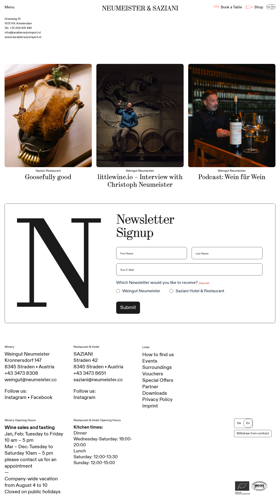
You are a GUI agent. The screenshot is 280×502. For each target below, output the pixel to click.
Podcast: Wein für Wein (232, 177)
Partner (150, 387)
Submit (128, 307)
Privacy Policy (157, 399)
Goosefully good (48, 177)
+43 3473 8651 (90, 373)
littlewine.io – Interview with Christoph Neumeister (140, 181)
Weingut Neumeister (141, 291)
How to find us (158, 354)
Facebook (41, 397)
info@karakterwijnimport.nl (23, 33)
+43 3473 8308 (21, 373)
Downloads (154, 393)
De (268, 6)
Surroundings (157, 367)
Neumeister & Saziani (140, 8)
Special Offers (157, 380)
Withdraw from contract (253, 433)
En (273, 6)
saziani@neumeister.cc (98, 379)
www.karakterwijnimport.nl (23, 37)
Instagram (15, 397)
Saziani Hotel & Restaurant (200, 291)
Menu (9, 7)
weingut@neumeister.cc (31, 379)
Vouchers (152, 374)
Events (149, 361)
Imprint (150, 406)
